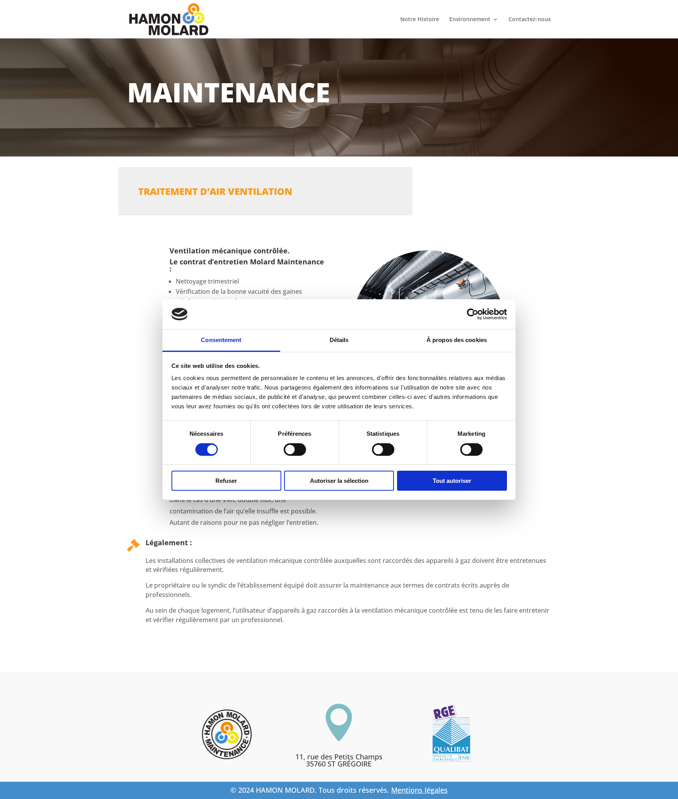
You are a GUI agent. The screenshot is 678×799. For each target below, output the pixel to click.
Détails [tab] (339, 340)
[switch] (295, 449)
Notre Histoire (419, 19)
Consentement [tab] (221, 340)
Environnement (469, 19)
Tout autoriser (452, 480)
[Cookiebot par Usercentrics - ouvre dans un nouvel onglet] (472, 314)
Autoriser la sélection (339, 480)
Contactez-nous (529, 19)
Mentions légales (419, 790)
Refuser (226, 480)
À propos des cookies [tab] (456, 340)
